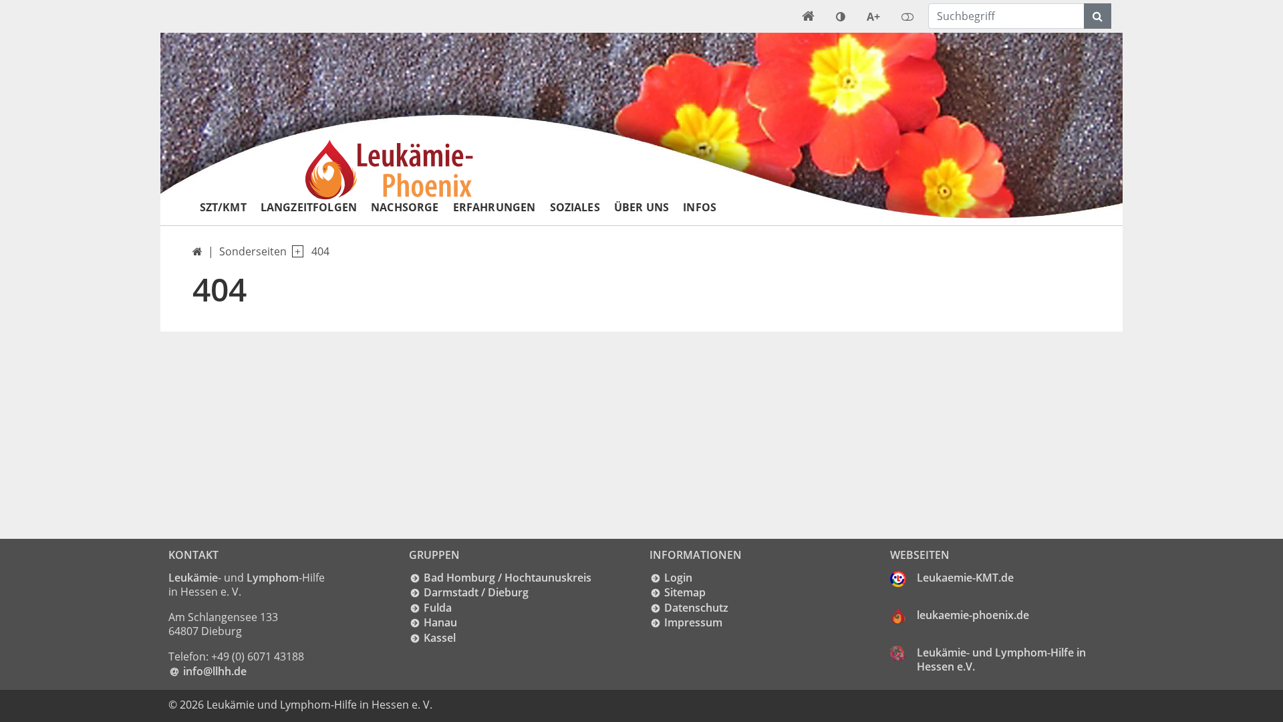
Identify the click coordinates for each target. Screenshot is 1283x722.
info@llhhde (215, 671)
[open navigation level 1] (295, 251)
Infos (699, 207)
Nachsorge (404, 207)
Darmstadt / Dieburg (476, 592)
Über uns (641, 207)
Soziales (575, 207)
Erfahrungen (494, 207)
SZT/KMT (223, 207)
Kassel (440, 637)
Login (678, 577)
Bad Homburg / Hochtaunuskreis (507, 577)
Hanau (440, 622)
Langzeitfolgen (309, 207)
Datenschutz (696, 607)
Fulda (438, 607)
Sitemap (685, 592)
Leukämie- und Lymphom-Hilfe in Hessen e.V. (1001, 660)
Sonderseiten (253, 251)
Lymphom (273, 577)
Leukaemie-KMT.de (965, 577)
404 (320, 251)
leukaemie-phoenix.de (973, 615)
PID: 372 (461, 704)
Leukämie (193, 577)
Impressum (693, 622)
